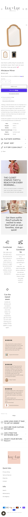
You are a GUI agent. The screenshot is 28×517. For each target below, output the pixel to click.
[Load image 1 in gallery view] (5, 54)
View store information (8, 101)
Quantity (3, 78)
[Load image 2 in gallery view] (14, 54)
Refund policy (6, 493)
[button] (1, 9)
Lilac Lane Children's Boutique (16, 512)
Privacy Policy (6, 472)
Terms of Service (7, 475)
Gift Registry (6, 496)
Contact (5, 481)
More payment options (14, 93)
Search (4, 490)
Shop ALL (5, 478)
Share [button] (4, 151)
